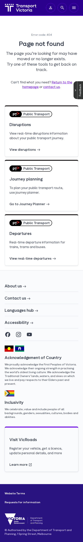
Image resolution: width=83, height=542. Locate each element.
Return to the (62, 82)
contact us (51, 87)
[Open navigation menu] (73, 7)
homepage (30, 87)
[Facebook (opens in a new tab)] (8, 334)
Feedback (80, 90)
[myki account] (50, 7)
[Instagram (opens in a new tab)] (18, 334)
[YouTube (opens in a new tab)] (29, 334)
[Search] (62, 7)
